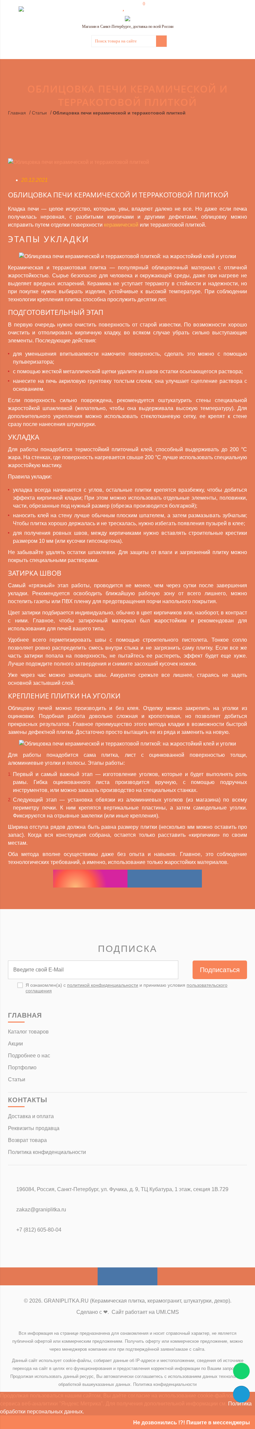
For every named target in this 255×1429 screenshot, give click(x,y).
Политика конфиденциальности (47, 1152)
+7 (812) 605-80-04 (38, 1230)
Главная (17, 112)
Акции (15, 1043)
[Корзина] (139, 7)
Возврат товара (27, 1140)
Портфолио (22, 1067)
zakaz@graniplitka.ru (41, 1209)
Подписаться (220, 969)
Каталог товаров (28, 1032)
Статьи (39, 112)
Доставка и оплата (31, 1116)
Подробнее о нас (29, 1055)
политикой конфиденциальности (102, 985)
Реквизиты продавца (33, 1128)
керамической (121, 225)
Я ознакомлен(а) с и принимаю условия (126, 987)
